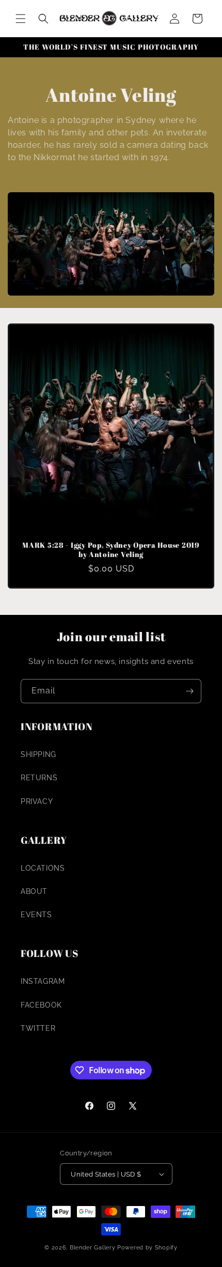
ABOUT (34, 891)
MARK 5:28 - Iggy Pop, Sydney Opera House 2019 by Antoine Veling (110, 549)
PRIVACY (37, 801)
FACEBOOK (41, 1005)
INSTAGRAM (43, 981)
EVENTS (36, 914)
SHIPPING (38, 754)
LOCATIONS (43, 868)
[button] (20, 18)
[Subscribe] (189, 691)
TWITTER (38, 1028)
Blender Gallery (93, 1247)
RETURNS (39, 778)
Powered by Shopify (147, 1247)
